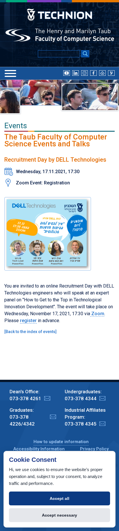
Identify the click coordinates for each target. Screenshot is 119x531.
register (28, 320)
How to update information (61, 441)
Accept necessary (59, 515)
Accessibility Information (39, 448)
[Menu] (10, 73)
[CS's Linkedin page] (75, 72)
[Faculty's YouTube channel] (66, 72)
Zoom (97, 313)
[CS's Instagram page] (84, 72)
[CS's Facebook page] (93, 72)
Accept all (59, 498)
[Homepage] (102, 72)
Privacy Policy (94, 448)
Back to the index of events (30, 331)
